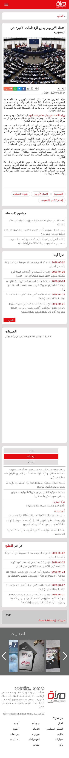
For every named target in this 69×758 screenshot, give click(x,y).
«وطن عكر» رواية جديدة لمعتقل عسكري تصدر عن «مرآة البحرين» (31, 650)
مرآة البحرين (62, 4)
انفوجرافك (34, 739)
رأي (61, 744)
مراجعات (14, 734)
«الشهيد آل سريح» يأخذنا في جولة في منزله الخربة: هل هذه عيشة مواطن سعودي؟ (34, 232)
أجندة (16, 723)
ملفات (36, 744)
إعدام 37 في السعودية (52, 200)
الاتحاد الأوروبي (41, 194)
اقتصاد (31, 462)
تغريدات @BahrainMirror (52, 620)
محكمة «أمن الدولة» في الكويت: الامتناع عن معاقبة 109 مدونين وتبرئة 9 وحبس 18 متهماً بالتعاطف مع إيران (35, 285)
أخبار (60, 723)
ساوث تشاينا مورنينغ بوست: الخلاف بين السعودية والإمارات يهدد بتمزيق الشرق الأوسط (35, 485)
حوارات (59, 739)
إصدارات (18, 633)
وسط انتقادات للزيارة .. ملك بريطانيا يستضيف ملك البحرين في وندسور (36, 532)
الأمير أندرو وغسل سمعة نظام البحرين (45, 503)
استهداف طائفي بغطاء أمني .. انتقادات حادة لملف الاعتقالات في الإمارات (35, 296)
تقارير (31, 450)
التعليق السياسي (54, 728)
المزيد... (9, 320)
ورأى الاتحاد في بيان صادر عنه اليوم (46, 115)
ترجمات (31, 456)
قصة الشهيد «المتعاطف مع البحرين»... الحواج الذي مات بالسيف (37, 222)
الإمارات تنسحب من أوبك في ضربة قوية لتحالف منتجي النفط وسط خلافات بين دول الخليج (37, 273)
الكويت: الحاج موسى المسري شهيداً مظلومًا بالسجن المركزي (35, 264)
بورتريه (36, 734)
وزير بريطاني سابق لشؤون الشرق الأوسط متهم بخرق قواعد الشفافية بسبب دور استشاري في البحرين (35, 522)
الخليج (60, 16)
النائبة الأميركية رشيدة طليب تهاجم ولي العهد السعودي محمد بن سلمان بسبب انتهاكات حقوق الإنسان (37, 241)
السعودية (58, 194)
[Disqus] (34, 392)
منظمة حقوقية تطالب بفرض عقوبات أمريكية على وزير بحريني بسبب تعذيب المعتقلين (38, 494)
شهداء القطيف (20, 194)
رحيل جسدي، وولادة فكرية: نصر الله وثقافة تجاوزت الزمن (37, 513)
